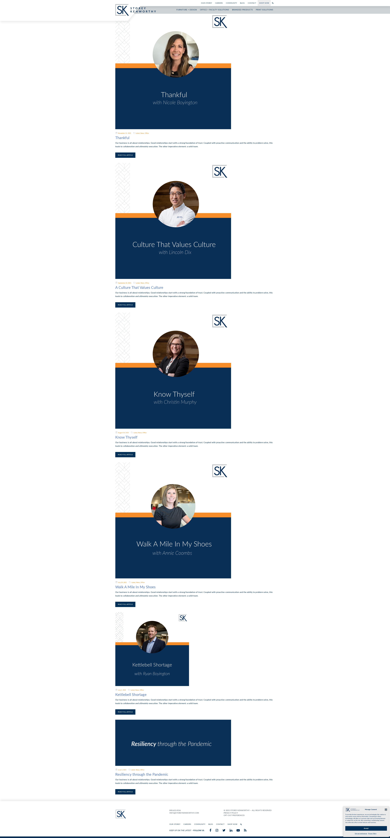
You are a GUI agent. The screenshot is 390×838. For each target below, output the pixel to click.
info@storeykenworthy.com (184, 813)
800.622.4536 (175, 810)
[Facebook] (210, 830)
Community (231, 3)
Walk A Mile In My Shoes (135, 587)
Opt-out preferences (361, 833)
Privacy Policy (372, 833)
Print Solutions (264, 10)
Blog (242, 3)
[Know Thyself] (195, 371)
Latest (138, 133)
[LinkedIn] (231, 830)
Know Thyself (126, 437)
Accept (366, 828)
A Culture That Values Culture (139, 288)
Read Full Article (125, 155)
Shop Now (264, 3)
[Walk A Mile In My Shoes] (195, 520)
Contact (252, 3)
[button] (386, 810)
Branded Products (242, 10)
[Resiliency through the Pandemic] (195, 743)
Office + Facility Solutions (214, 10)
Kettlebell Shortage (131, 695)
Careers (219, 3)
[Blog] (245, 830)
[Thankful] (195, 71)
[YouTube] (238, 830)
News (142, 133)
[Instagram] (216, 830)
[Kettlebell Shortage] (195, 649)
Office (147, 133)
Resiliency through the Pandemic (141, 774)
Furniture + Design (186, 10)
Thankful (122, 138)
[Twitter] (224, 830)
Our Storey (206, 3)
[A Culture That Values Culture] (195, 221)
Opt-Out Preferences (234, 815)
